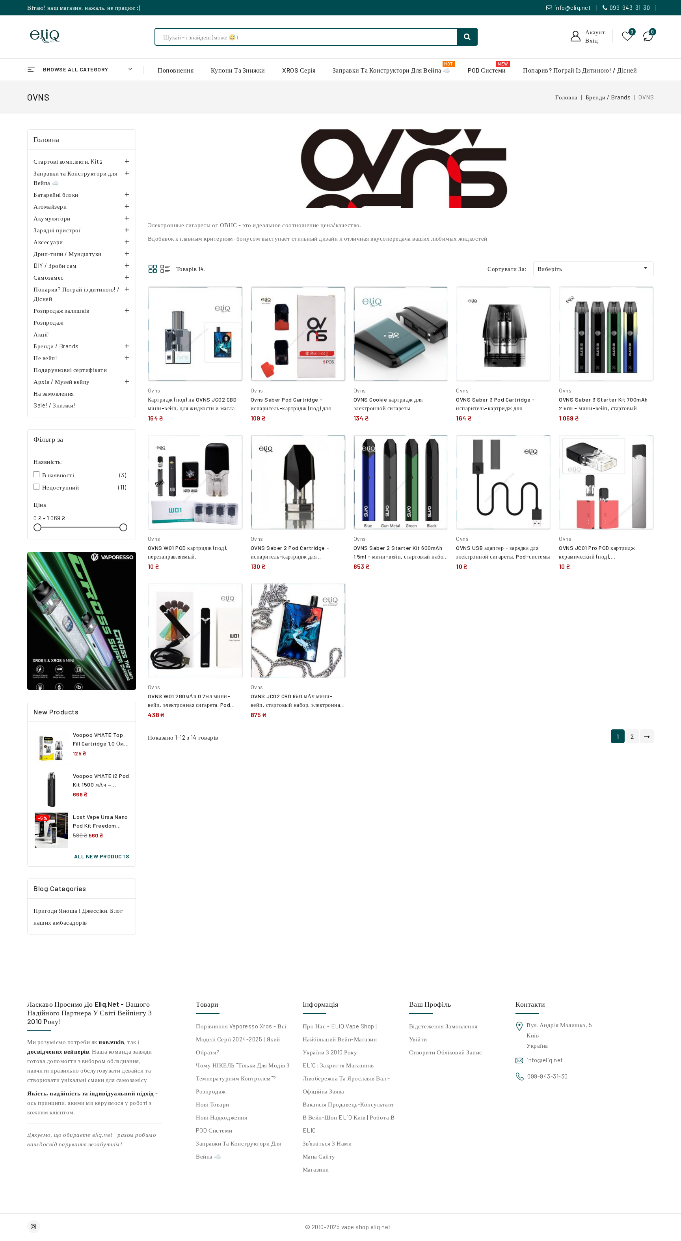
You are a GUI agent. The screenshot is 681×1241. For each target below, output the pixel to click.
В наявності (84, 474)
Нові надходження (221, 1117)
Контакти (530, 1004)
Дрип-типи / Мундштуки (67, 253)
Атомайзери (50, 206)
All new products (102, 856)
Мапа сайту (319, 1156)
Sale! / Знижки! (54, 405)
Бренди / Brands (56, 345)
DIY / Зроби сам (55, 265)
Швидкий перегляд (231, 318)
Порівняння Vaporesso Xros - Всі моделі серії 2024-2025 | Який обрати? (241, 1039)
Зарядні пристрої (56, 230)
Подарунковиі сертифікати (70, 369)
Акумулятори (52, 218)
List (165, 269)
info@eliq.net (572, 7)
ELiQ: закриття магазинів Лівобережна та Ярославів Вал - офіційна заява (346, 1078)
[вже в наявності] (81, 621)
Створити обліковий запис (445, 1052)
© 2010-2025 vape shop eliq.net (348, 1226)
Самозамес (48, 277)
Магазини (316, 1169)
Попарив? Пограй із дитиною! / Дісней (76, 294)
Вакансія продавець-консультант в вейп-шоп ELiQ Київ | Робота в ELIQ (349, 1117)
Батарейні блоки (55, 194)
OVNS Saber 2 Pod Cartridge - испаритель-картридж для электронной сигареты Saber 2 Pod (296, 556)
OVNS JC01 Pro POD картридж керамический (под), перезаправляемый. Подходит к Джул (606, 556)
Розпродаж (48, 322)
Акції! (41, 334)
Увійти (418, 1039)
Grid (153, 269)
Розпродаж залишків (61, 310)
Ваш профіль (430, 1004)
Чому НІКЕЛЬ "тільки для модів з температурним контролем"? (243, 1072)
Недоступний (84, 487)
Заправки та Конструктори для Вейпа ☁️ (75, 178)
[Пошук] (467, 37)
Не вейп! (45, 357)
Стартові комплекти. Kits (67, 161)
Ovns (154, 390)
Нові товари (212, 1104)
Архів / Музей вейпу (61, 381)
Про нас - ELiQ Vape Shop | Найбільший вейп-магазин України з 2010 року (340, 1039)
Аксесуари (48, 241)
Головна (46, 139)
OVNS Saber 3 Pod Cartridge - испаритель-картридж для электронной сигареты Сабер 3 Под (500, 408)
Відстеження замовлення (443, 1026)
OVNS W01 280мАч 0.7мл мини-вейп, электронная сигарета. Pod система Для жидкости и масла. (189, 705)
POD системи (214, 1130)
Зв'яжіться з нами (327, 1143)
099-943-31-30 (630, 7)
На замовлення (53, 393)
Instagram (34, 1226)
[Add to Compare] (230, 300)
